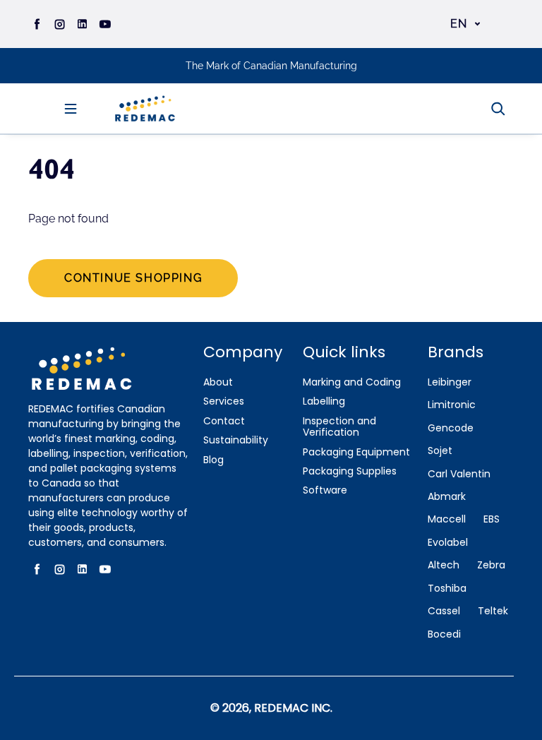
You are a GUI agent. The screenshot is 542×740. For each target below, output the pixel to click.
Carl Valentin (459, 474)
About (218, 382)
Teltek (493, 611)
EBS (491, 519)
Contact (224, 421)
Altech (443, 565)
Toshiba (447, 589)
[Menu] (70, 109)
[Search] (498, 108)
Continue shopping (133, 278)
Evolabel (448, 543)
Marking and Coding (352, 382)
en (459, 23)
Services (223, 401)
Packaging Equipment (356, 452)
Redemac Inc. (293, 708)
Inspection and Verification (339, 427)
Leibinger (449, 382)
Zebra (491, 565)
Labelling (324, 401)
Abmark (447, 497)
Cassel (444, 611)
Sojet (440, 451)
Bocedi (444, 634)
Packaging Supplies (350, 471)
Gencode (451, 428)
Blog (213, 460)
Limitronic (452, 405)
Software (325, 490)
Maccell (447, 519)
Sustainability (235, 440)
